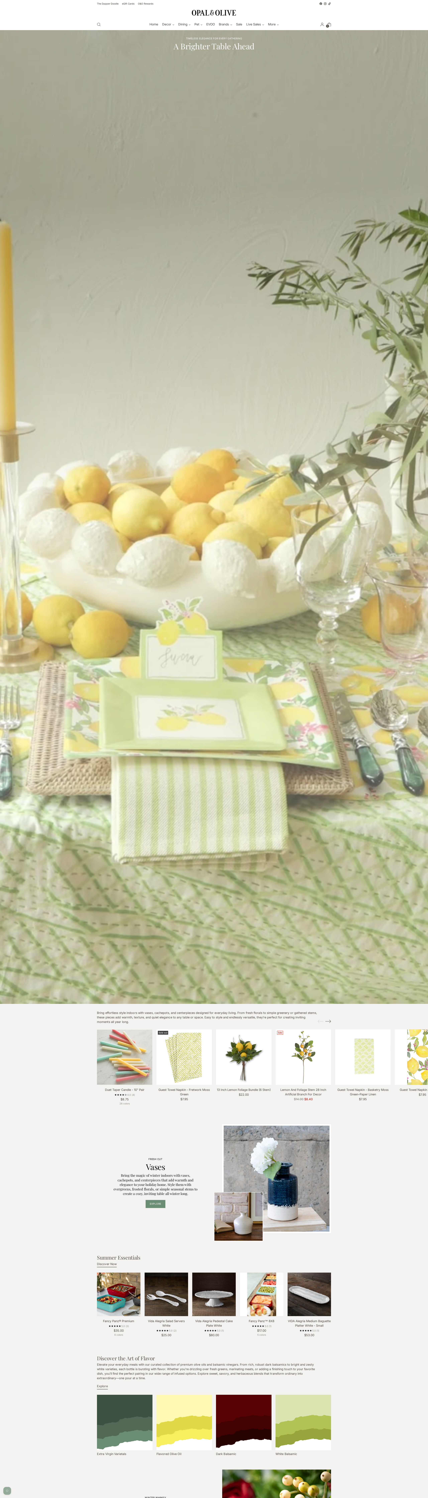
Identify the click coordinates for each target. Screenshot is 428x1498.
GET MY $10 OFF (181, 762)
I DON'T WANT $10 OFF (181, 769)
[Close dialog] (275, 702)
